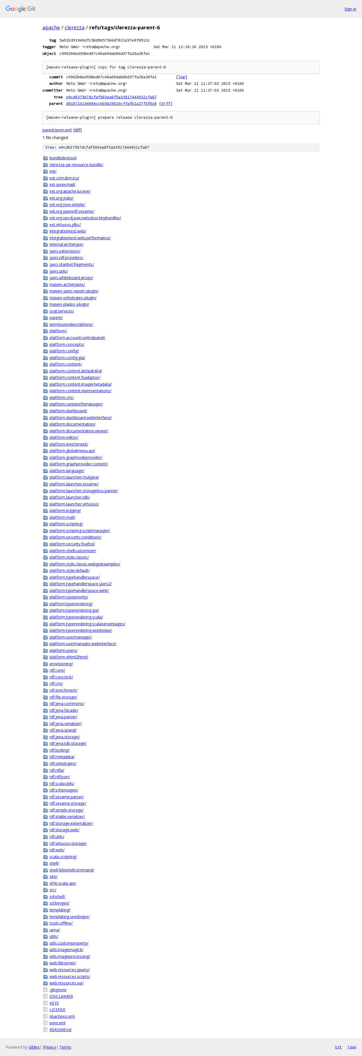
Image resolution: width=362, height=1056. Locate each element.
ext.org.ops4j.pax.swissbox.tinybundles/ (85, 217)
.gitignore (57, 989)
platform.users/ (63, 650)
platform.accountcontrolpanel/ (77, 337)
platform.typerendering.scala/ (76, 617)
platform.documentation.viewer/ (78, 430)
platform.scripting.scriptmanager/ (79, 530)
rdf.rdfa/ (56, 770)
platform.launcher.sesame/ (73, 484)
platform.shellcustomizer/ (72, 550)
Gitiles (34, 1047)
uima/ (54, 930)
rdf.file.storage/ (63, 697)
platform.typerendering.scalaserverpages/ (87, 623)
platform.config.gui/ (67, 357)
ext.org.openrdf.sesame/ (71, 211)
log (181, 76)
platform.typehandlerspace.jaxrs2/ (80, 583)
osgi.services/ (61, 311)
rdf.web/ (56, 850)
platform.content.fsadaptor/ (74, 377)
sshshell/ (57, 896)
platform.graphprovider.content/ (78, 464)
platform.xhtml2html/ (68, 657)
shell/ (54, 863)
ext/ (53, 171)
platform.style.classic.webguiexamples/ (84, 564)
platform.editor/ (63, 437)
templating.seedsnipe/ (69, 916)
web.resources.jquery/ (69, 969)
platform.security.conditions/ (75, 537)
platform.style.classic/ (69, 557)
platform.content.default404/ (75, 371)
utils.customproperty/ (69, 943)
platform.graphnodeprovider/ (75, 457)
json (351, 1047)
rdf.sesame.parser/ (66, 796)
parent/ (56, 317)
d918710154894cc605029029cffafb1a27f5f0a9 (111, 103)
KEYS (54, 1003)
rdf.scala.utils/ (61, 783)
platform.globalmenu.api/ (72, 450)
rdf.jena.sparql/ (63, 730)
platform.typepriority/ (68, 597)
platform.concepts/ (66, 344)
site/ (53, 876)
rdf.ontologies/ (62, 763)
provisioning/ (61, 663)
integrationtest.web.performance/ (80, 237)
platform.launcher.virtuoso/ (74, 504)
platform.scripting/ (66, 523)
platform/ (58, 330)
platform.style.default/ (69, 570)
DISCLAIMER (61, 996)
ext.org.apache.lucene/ (69, 191)
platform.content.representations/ (80, 390)
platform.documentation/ (72, 424)
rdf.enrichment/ (63, 690)
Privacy (49, 1047)
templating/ (59, 909)
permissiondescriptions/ (71, 324)
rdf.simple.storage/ (66, 810)
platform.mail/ (62, 517)
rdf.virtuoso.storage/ (68, 843)
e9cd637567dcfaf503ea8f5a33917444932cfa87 (111, 96)
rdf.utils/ (56, 836)
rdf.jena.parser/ (63, 716)
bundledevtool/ (63, 158)
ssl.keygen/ (59, 903)
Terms (65, 1047)
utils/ (53, 936)
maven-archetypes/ (67, 284)
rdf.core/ (57, 670)
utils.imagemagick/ (66, 949)
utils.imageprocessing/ (69, 956)
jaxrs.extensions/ (64, 251)
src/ (52, 889)
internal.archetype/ (66, 244)
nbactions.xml (62, 1016)
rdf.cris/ (56, 683)
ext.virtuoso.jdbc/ (65, 224)
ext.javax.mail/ (62, 184)
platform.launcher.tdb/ (69, 497)
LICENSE (57, 1009)
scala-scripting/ (63, 856)
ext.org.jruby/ (61, 198)
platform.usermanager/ (70, 637)
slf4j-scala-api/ (62, 883)
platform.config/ (64, 351)
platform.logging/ (65, 510)
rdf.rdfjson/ (59, 776)
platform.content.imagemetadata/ (80, 384)
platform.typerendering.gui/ (74, 610)
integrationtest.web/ (67, 231)
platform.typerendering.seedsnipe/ (80, 630)
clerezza (75, 27)
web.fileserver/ (62, 963)
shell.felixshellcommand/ (71, 870)
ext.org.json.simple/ (67, 204)
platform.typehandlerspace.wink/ (79, 590)
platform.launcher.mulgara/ (74, 477)
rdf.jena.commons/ (66, 703)
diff (165, 103)
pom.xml (57, 1022)
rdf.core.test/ (61, 677)
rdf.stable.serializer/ (67, 816)
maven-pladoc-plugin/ (69, 304)
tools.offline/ (61, 923)
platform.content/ (65, 364)
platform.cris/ (61, 397)
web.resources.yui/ (66, 983)
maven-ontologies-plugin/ (72, 297)
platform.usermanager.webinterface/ (83, 643)
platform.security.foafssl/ (72, 544)
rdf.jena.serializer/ (65, 723)
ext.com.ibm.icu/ (64, 178)
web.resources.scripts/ (69, 976)
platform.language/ (66, 470)
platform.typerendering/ (71, 603)
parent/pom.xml (57, 130)
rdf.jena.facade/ (63, 710)
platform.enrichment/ (68, 444)
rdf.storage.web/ (64, 829)
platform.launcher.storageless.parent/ (83, 490)
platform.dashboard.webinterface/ (80, 417)
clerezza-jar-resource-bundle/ (76, 164)
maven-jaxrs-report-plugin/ (73, 291)
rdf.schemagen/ (63, 790)
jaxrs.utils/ (58, 271)
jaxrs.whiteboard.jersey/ (71, 277)
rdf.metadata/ (62, 756)
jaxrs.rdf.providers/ (66, 257)
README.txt (60, 1029)
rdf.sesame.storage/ (67, 803)
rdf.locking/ (59, 750)
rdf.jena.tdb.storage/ (68, 743)
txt (338, 1047)
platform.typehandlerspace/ (74, 577)
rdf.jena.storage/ (64, 737)
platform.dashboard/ (68, 410)
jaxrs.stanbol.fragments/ (71, 264)
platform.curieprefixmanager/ (76, 404)
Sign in (350, 9)
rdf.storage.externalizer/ (71, 823)
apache (51, 27)
